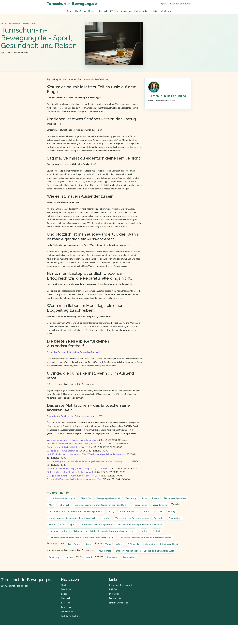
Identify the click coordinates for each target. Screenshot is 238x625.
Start (70, 11)
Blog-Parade (74, 544)
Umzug (171, 511)
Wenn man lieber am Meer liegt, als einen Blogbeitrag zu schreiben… (78, 468)
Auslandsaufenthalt (128, 511)
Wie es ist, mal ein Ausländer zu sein (63, 450)
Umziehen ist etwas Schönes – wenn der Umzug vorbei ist (73, 443)
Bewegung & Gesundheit (108, 498)
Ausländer (159, 518)
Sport (144, 498)
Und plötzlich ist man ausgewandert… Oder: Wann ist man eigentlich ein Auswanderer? (86, 454)
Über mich (102, 11)
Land (62, 524)
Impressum (126, 11)
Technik (156, 531)
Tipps (108, 544)
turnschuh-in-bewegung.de (62, 498)
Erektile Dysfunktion (160, 11)
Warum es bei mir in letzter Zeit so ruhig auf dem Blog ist (73, 440)
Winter (119, 544)
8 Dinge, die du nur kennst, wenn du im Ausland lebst (70, 475)
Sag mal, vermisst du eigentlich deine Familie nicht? (70, 447)
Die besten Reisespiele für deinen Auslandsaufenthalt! (72, 472)
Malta (52, 505)
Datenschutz (140, 11)
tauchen (69, 557)
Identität (148, 511)
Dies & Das (80, 11)
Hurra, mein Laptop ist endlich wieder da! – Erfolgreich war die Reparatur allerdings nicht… (88, 461)
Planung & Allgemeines (175, 498)
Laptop (144, 531)
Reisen (91, 11)
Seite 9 (88, 557)
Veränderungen (160, 505)
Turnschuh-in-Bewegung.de (72, 4)
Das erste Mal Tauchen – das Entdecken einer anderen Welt (74, 479)
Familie (106, 518)
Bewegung (54, 557)
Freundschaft (104, 550)
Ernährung (131, 498)
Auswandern (175, 518)
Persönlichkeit (141, 505)
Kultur (52, 524)
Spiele (88, 544)
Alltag (111, 511)
